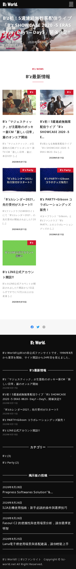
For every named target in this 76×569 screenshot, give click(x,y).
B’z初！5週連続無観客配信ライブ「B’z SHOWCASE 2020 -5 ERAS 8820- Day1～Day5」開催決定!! (37, 25)
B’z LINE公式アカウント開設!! (21, 430)
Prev (4, 29)
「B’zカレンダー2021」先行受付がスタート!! (30, 409)
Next (72, 29)
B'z (4, 456)
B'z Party (8, 462)
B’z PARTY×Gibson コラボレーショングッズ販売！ (34, 420)
